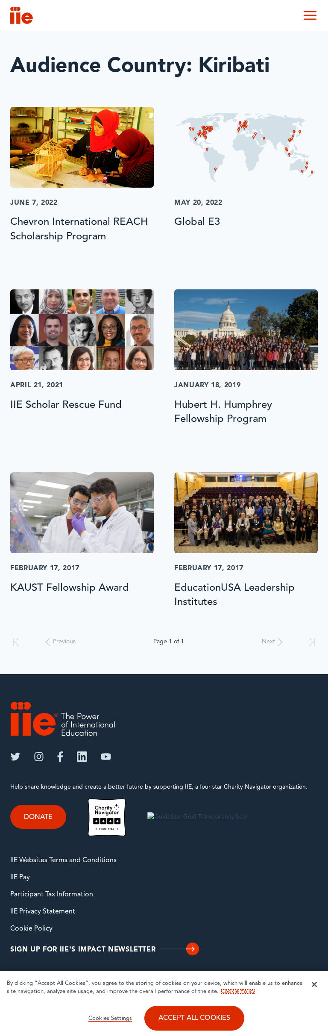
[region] (164, 1002)
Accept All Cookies (194, 1018)
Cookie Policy (31, 928)
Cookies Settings (110, 1018)
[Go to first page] (16, 642)
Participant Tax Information (51, 894)
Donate (38, 816)
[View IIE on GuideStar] (197, 817)
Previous (64, 642)
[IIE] (62, 718)
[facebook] (60, 756)
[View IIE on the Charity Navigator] (107, 817)
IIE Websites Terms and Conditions (63, 860)
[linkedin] (82, 756)
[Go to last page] (312, 642)
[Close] (314, 984)
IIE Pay (20, 877)
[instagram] (39, 756)
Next (268, 642)
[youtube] (106, 756)
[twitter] (15, 756)
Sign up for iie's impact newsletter (82, 949)
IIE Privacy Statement (42, 911)
